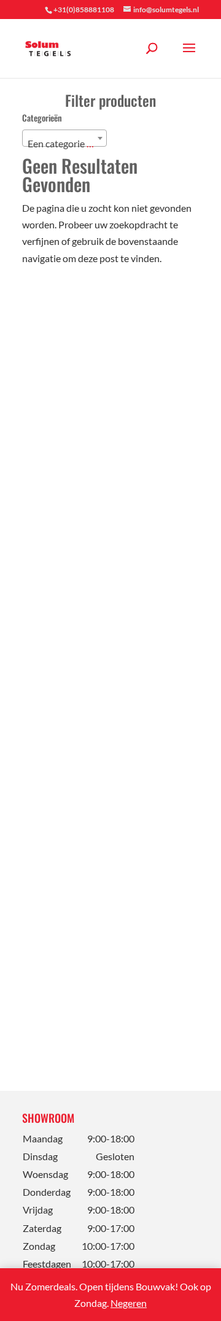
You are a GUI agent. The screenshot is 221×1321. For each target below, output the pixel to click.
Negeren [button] (128, 1303)
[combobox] (64, 138)
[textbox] (64, 143)
